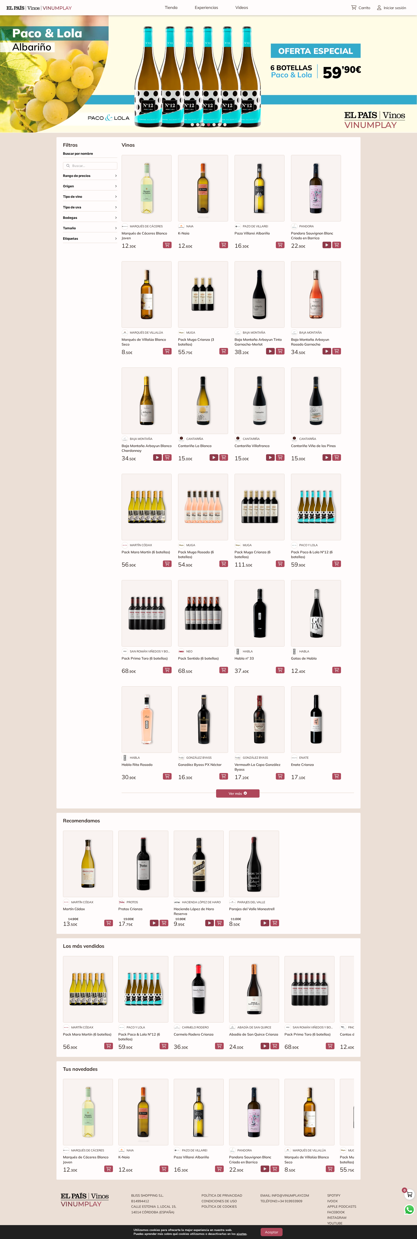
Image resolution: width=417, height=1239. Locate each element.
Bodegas (70, 218)
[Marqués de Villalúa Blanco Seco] (147, 294)
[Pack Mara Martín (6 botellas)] (147, 507)
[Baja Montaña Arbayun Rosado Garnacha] (316, 294)
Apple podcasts (341, 1206)
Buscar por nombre (78, 154)
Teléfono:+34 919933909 (281, 1201)
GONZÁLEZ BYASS (199, 757)
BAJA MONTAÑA (254, 332)
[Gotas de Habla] (316, 613)
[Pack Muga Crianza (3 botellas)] (203, 294)
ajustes (242, 1234)
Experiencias (206, 7)
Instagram (336, 1218)
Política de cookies (219, 1206)
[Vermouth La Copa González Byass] (260, 719)
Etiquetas (70, 239)
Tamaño (69, 228)
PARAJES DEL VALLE (251, 902)
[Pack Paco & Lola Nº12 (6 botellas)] (316, 507)
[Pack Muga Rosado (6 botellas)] (203, 507)
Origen (68, 186)
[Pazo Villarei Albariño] (260, 188)
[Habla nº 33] (260, 613)
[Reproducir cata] (327, 245)
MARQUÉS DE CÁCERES (146, 226)
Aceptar (271, 1232)
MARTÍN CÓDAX (141, 545)
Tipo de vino (72, 197)
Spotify (333, 1195)
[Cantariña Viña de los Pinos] (316, 401)
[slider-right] (406, 74)
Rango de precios (76, 176)
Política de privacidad (222, 1195)
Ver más (235, 793)
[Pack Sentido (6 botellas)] (203, 613)
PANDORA (306, 226)
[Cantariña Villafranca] (260, 401)
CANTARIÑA (194, 439)
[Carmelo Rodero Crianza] (199, 989)
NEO (189, 651)
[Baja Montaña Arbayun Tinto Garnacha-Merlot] (260, 294)
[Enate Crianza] (316, 719)
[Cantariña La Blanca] (203, 401)
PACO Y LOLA (308, 545)
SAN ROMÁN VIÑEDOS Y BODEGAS (151, 651)
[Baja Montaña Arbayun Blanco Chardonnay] (147, 401)
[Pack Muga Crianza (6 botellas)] (260, 507)
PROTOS (132, 902)
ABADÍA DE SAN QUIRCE (254, 1027)
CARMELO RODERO (195, 1027)
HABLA (248, 651)
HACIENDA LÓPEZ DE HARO (201, 902)
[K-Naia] (203, 188)
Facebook (336, 1212)
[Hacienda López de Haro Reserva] (199, 864)
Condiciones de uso (219, 1201)
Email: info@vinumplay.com (284, 1195)
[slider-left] (10, 74)
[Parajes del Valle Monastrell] (254, 864)
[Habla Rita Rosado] (147, 719)
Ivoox (332, 1201)
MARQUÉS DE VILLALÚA (146, 332)
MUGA (190, 332)
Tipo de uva (72, 207)
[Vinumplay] (39, 7)
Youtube (335, 1223)
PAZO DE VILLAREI (255, 226)
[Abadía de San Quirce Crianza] (254, 989)
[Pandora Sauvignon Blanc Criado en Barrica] (316, 188)
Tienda (171, 7)
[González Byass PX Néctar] (203, 719)
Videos (241, 7)
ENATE (304, 757)
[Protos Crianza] (143, 864)
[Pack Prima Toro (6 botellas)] (147, 613)
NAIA (190, 226)
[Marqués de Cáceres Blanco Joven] (147, 188)
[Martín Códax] (88, 864)
